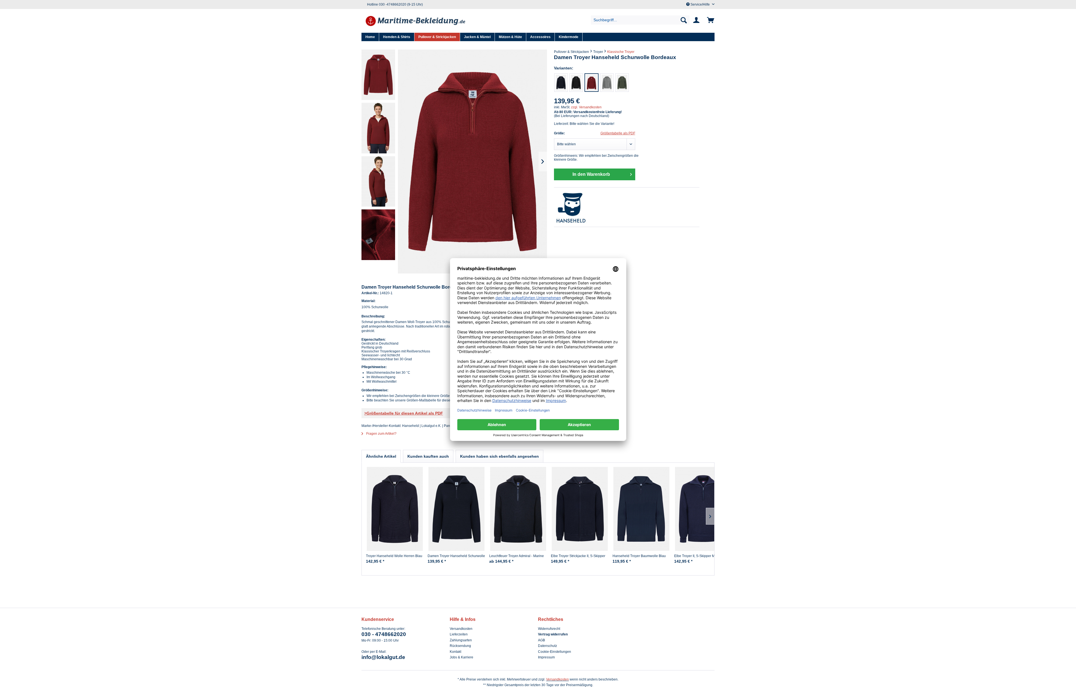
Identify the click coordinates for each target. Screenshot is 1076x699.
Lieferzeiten (459, 634)
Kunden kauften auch (428, 456)
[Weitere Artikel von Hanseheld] (626, 207)
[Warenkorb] (710, 20)
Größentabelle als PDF (617, 133)
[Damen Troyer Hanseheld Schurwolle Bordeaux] (592, 82)
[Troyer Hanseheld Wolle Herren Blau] (394, 509)
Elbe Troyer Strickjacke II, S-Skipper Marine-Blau (578, 558)
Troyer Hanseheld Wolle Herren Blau (394, 556)
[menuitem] (640, 20)
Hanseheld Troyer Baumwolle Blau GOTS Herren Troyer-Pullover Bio (639, 558)
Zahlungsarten (461, 640)
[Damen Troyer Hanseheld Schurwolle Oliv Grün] (622, 82)
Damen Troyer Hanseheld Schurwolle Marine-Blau (456, 558)
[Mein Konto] (697, 20)
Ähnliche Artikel (381, 456)
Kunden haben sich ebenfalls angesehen (499, 456)
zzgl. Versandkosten (586, 107)
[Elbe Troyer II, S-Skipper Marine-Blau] (703, 509)
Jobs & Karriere (461, 657)
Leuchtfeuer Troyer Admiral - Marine (516, 556)
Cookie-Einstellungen (554, 652)
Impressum (546, 657)
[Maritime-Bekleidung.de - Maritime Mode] (415, 22)
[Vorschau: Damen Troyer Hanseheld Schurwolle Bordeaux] (378, 75)
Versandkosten (461, 629)
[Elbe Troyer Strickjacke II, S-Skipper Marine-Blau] (579, 509)
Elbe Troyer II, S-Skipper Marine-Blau (702, 556)
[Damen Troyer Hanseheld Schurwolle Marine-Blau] (561, 82)
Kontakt (455, 652)
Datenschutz (547, 646)
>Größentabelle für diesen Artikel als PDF (403, 413)
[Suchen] (684, 20)
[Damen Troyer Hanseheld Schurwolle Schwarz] (576, 82)
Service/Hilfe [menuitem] (700, 4)
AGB (541, 640)
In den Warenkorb (591, 174)
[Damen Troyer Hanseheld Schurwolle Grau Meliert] (607, 82)
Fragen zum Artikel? (380, 434)
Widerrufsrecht (549, 629)
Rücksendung (460, 646)
